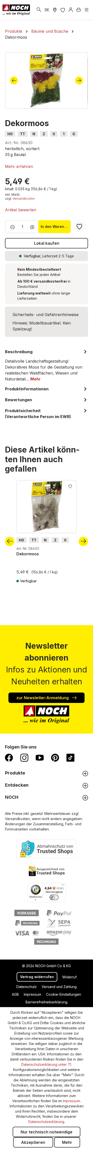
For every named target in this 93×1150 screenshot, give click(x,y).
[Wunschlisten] (63, 10)
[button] (19, 166)
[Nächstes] (79, 80)
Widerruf (69, 977)
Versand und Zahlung (59, 987)
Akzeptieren (33, 1142)
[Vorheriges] (14, 80)
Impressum (32, 994)
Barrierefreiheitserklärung (46, 1002)
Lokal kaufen (46, 243)
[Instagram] (24, 757)
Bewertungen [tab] (18, 399)
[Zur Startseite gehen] (16, 9)
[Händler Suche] (55, 10)
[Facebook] (9, 757)
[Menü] (87, 10)
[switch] (54, 897)
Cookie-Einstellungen (63, 994)
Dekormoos (27, 553)
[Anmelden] (71, 10)
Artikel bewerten (20, 209)
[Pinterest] (55, 757)
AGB (15, 994)
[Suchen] (39, 10)
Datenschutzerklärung (46, 1122)
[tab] (46, 365)
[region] (46, 80)
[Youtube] (40, 757)
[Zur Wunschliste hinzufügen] (70, 486)
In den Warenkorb (56, 226)
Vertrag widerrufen (37, 977)
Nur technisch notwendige (46, 1131)
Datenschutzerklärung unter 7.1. (46, 1064)
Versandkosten (24, 198)
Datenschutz (26, 987)
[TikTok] (70, 757)
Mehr (67, 1142)
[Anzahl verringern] (11, 226)
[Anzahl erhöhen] (34, 226)
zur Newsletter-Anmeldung (43, 697)
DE (47, 10)
